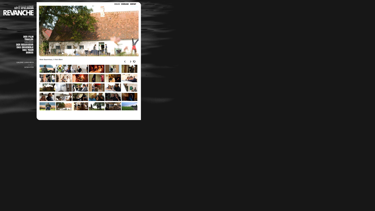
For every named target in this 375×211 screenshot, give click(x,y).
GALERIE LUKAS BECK (25, 62)
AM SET (31, 65)
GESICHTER (29, 67)
